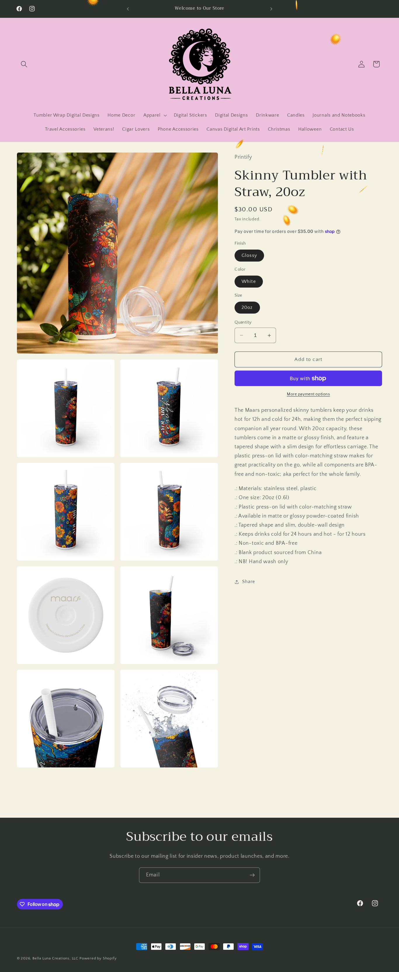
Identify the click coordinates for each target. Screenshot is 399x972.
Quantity (243, 322)
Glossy (249, 255)
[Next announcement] (271, 8)
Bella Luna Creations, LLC (55, 958)
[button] (24, 64)
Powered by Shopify (98, 958)
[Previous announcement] (128, 8)
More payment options (308, 394)
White (249, 281)
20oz (247, 307)
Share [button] (248, 581)
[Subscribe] (252, 875)
